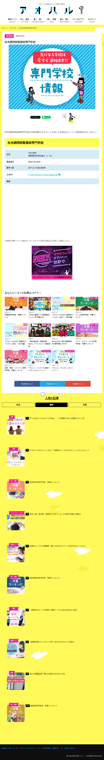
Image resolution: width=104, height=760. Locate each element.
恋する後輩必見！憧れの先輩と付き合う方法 (46, 674)
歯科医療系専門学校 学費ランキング (43, 578)
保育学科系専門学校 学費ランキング (43, 482)
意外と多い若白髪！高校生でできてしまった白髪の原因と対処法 (54, 514)
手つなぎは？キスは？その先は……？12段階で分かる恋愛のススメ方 (55, 418)
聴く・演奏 (51, 20)
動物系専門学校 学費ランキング (42, 706)
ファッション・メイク (17, 512)
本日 (18, 405)
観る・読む (64, 20)
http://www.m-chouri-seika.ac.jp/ (44, 175)
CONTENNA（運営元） (50, 748)
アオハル (82, 756)
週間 (51, 405)
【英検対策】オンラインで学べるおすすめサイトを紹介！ (51, 642)
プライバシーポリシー (28, 748)
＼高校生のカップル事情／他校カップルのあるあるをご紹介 (52, 610)
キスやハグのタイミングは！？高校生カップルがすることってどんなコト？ (58, 450)
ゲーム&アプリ (78, 20)
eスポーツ (92, 20)
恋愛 (12, 417)
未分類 (13, 612)
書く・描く (38, 20)
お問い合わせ (69, 748)
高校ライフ (12, 20)
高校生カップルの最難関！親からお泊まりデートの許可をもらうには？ (56, 546)
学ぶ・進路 (24, 20)
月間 (85, 405)
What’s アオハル (8, 748)
